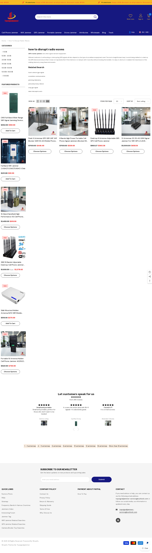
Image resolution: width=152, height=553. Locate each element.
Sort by (130, 101)
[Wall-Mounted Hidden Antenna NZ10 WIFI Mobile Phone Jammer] (13, 295)
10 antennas (79, 446)
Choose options (10, 227)
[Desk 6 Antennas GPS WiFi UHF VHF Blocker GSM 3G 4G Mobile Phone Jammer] (42, 121)
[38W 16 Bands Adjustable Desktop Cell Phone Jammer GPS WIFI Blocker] (13, 247)
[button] (37, 101)
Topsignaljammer (23, 545)
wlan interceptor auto (35, 91)
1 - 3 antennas (30, 446)
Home (4, 41)
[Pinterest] (118, 520)
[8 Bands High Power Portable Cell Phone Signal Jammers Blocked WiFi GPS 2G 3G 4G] (73, 121)
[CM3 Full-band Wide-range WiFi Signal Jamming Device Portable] (13, 102)
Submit (102, 479)
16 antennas (102, 446)
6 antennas (56, 446)
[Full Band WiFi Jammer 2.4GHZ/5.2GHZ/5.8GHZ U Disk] (13, 151)
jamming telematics (34, 80)
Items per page (106, 101)
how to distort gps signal (36, 72)
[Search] (66, 17)
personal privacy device (36, 84)
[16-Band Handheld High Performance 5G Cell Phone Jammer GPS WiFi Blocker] (13, 199)
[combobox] (63, 17)
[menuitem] (13, 52)
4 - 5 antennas (44, 446)
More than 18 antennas (118, 446)
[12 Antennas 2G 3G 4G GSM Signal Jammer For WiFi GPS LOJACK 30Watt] (136, 121)
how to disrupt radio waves (19, 41)
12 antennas (90, 446)
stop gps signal (33, 87)
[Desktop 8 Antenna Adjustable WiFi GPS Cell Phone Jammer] (104, 121)
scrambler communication (36, 76)
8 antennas (67, 446)
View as (31, 101)
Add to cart (10, 131)
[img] (76, 397)
